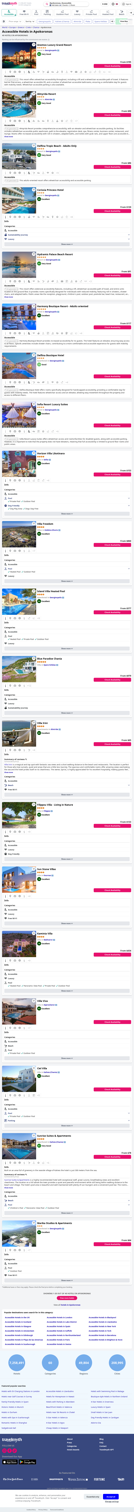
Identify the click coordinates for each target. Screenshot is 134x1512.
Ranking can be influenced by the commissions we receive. (25, 39)
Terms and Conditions (57, 1509)
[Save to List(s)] (34, 44)
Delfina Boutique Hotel (50, 355)
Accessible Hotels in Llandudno (103, 1322)
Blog (101, 1439)
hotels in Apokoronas (70, 1305)
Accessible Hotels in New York (102, 1326)
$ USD (104, 4)
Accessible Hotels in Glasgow (18, 1326)
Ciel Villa (42, 1068)
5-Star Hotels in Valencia (57, 1417)
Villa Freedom (45, 523)
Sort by (28, 21)
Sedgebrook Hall (9, 1428)
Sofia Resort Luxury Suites (52, 404)
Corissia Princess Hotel (50, 189)
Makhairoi (48, 940)
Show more (66, 244)
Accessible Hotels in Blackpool (102, 1317)
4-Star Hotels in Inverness (102, 1402)
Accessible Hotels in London (59, 1317)
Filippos (47, 811)
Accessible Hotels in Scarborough (20, 1344)
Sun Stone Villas (46, 869)
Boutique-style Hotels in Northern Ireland (109, 1396)
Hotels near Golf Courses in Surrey (17, 1396)
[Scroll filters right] (112, 21)
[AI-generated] (17, 79)
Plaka (88, 21)
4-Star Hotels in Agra (55, 1423)
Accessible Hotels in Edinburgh (19, 1335)
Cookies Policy (31, 1509)
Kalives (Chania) (62, 21)
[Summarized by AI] (18, 761)
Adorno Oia (96, 1423)
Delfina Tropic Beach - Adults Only (57, 145)
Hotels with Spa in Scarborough (15, 1417)
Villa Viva (42, 1000)
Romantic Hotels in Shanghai (14, 1423)
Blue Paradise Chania (49, 658)
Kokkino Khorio (51, 530)
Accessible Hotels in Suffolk (59, 1331)
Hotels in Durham (9, 1412)
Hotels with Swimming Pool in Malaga (107, 1391)
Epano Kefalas (101, 21)
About (70, 1439)
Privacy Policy (43, 1509)
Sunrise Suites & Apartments (54, 1135)
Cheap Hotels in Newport (57, 1428)
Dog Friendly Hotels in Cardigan (105, 1417)
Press (69, 1442)
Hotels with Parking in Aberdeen (60, 1402)
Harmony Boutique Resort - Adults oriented (62, 306)
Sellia (113, 21)
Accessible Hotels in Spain (58, 1326)
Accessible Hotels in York (100, 1331)
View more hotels (67, 1298)
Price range (13, 21)
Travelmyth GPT (106, 1449)
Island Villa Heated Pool (51, 591)
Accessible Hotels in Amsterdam (19, 1331)
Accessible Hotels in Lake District (62, 1322)
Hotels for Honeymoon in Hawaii (60, 1396)
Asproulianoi (49, 1005)
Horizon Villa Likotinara (51, 453)
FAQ (101, 1442)
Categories (72, 1446)
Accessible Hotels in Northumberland (64, 1335)
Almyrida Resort (46, 93)
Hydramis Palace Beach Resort (55, 254)
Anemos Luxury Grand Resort (54, 44)
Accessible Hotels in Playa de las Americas (24, 1339)
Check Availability (112, 66)
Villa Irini (42, 723)
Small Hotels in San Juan (101, 1412)
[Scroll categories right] (130, 12)
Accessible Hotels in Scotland (18, 1322)
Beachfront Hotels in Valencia (59, 1407)
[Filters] (4, 21)
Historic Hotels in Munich (13, 1407)
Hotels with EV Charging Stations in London (21, 1391)
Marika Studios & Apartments (54, 1223)
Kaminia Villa (44, 933)
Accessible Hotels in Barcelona (102, 1335)
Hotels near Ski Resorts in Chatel (60, 1412)
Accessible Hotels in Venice (59, 1344)
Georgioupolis (45, 21)
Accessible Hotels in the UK (17, 1317)
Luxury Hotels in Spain (101, 1407)
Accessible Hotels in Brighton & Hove (105, 1339)
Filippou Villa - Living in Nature (55, 804)
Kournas (47, 875)
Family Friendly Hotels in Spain (15, 1402)
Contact (103, 1446)
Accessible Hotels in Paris (58, 1339)
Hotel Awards (73, 1449)
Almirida (77, 21)
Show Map (124, 21)
